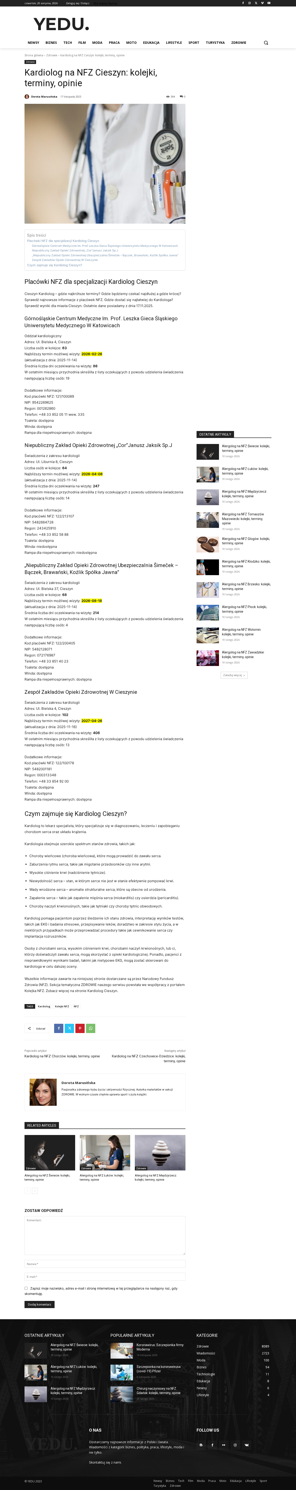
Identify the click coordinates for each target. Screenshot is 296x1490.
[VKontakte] (246, 1445)
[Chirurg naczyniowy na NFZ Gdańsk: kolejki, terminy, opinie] (122, 1394)
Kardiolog (44, 1006)
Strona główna (34, 55)
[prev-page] (27, 1191)
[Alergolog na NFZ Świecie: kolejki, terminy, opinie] (50, 1152)
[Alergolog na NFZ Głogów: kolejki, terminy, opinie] (208, 544)
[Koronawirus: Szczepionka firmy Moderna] (122, 1351)
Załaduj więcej (232, 675)
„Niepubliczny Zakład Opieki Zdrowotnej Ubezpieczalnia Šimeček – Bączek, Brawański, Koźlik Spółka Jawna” (105, 255)
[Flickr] (223, 1445)
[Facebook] (243, 3)
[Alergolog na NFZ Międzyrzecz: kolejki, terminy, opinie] (160, 1152)
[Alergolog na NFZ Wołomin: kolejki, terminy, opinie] (208, 635)
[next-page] (35, 1191)
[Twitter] (256, 3)
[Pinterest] (80, 1028)
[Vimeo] (262, 3)
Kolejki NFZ (62, 1006)
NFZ (76, 1006)
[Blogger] (201, 1445)
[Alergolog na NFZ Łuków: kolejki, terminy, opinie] (105, 1152)
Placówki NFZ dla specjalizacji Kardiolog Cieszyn (63, 241)
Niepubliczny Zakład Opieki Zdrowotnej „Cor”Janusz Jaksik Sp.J (75, 250)
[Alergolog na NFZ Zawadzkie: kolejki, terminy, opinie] (208, 658)
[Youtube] (268, 3)
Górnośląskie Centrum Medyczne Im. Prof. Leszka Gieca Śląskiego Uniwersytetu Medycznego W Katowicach (105, 245)
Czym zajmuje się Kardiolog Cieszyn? (54, 265)
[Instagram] (249, 3)
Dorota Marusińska (44, 96)
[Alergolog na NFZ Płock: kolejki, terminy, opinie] (208, 613)
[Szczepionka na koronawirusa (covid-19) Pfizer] (122, 1372)
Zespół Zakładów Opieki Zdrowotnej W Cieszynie (65, 260)
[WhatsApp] (90, 1028)
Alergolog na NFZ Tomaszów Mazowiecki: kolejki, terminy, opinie (243, 518)
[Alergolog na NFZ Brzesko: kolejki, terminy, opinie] (208, 590)
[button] (265, 42)
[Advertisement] (183, 23)
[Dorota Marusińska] (28, 96)
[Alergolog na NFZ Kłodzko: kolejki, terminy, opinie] (208, 567)
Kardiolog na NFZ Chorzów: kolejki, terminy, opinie (62, 1056)
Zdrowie (51, 55)
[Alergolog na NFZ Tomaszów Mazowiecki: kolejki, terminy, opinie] (208, 520)
